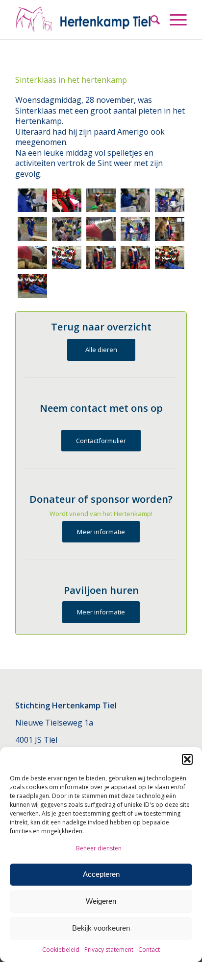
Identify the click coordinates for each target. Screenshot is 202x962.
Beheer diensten (99, 848)
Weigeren (101, 901)
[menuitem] (150, 19)
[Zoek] (150, 19)
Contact (149, 949)
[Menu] (173, 19)
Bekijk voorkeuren (101, 928)
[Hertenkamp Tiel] (83, 19)
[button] (187, 759)
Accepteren (101, 874)
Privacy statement (108, 949)
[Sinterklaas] (32, 200)
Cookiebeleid (60, 949)
